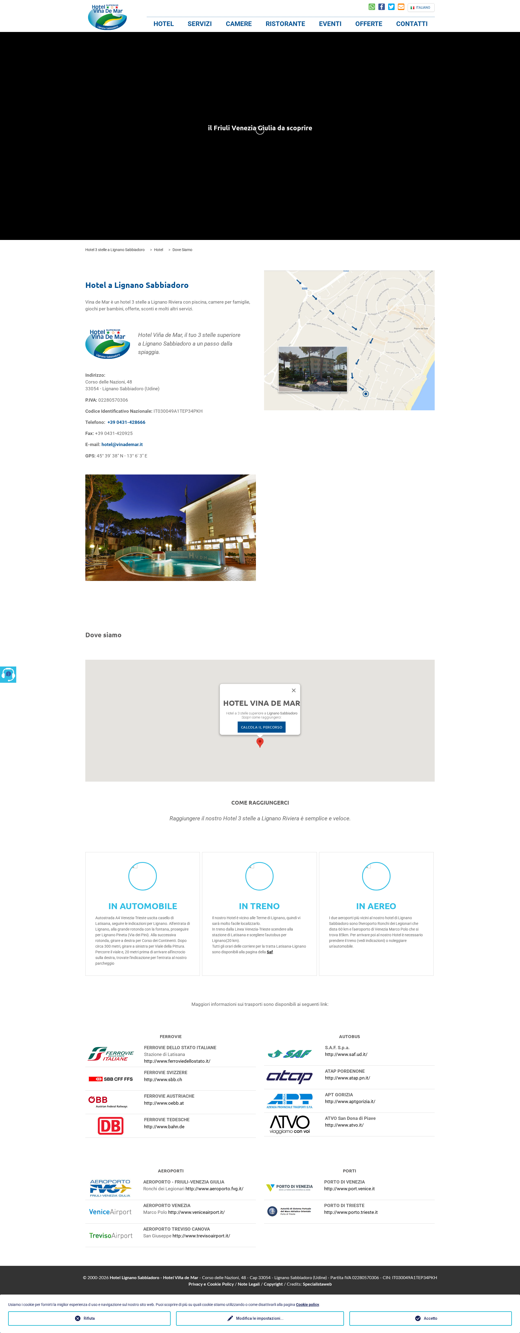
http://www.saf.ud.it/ (346, 1054)
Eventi (330, 24)
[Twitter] (393, 7)
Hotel (164, 24)
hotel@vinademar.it (122, 444)
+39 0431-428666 (126, 422)
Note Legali (249, 1284)
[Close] (293, 690)
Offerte (368, 24)
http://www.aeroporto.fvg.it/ (214, 1188)
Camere (239, 24)
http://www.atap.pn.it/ (347, 1078)
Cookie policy (307, 1304)
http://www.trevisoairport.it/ (201, 1235)
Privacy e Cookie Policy (211, 1284)
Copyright (273, 1284)
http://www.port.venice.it (349, 1188)
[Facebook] (383, 7)
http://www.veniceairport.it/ (196, 1212)
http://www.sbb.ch (163, 1079)
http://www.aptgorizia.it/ (350, 1101)
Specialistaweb (317, 1284)
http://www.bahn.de (164, 1126)
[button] (260, 743)
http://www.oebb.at (164, 1103)
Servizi (200, 24)
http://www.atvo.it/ (344, 1125)
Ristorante (285, 24)
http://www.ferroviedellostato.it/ (177, 1061)
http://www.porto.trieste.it (351, 1212)
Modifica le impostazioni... (260, 1318)
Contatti (412, 24)
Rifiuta (89, 1318)
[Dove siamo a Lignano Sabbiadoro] (349, 340)
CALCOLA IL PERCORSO (261, 727)
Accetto (430, 1318)
